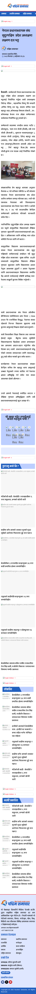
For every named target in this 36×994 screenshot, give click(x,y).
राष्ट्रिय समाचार (27, 13)
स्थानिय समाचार (15, 13)
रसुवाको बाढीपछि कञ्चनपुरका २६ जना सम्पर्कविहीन (15, 598)
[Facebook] (2, 982)
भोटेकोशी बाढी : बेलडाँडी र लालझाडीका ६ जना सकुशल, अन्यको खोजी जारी (16, 498)
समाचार (4, 13)
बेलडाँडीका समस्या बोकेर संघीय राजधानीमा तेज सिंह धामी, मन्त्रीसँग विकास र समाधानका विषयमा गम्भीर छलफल (17, 666)
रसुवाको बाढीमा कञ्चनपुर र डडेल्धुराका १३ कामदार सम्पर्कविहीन (16, 631)
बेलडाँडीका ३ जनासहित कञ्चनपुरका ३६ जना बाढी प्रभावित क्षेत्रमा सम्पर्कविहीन (17, 565)
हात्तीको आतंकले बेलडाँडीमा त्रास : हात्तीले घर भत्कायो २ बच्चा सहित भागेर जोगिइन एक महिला (22, 731)
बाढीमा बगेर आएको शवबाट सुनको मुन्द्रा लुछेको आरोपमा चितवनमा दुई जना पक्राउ (16, 531)
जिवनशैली (3, 559)
